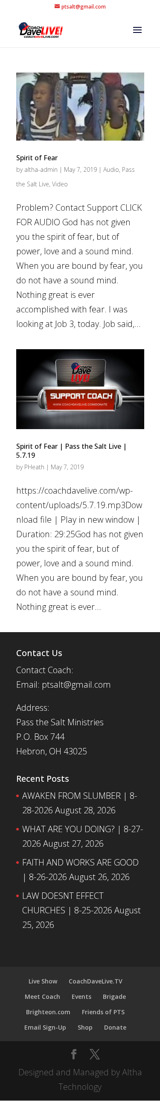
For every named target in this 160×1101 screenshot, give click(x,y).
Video (60, 184)
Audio (111, 169)
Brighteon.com (48, 1012)
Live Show (43, 981)
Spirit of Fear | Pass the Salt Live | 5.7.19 (71, 451)
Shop (85, 1027)
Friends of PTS (103, 1012)
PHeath (34, 467)
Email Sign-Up (45, 1027)
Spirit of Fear (37, 157)
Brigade (114, 996)
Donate (115, 1027)
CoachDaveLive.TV (95, 981)
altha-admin (41, 169)
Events (81, 996)
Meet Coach (42, 996)
